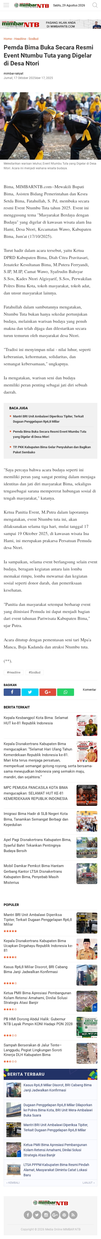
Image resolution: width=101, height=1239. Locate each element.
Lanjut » (89, 1182)
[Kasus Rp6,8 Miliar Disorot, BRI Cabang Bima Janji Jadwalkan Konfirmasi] (86, 976)
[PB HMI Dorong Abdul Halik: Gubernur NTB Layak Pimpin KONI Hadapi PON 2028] (86, 1028)
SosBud (33, 39)
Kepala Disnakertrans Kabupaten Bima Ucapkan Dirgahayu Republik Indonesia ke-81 (38, 946)
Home (8, 39)
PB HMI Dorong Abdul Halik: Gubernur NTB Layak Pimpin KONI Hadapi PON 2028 (38, 1021)
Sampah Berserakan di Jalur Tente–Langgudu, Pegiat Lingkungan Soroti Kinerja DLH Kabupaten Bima (33, 1050)
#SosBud (34, 672)
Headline (20, 39)
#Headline (13, 672)
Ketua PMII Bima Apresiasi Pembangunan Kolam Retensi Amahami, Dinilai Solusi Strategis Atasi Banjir (37, 998)
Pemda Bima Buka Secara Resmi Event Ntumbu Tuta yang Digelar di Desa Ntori (48, 55)
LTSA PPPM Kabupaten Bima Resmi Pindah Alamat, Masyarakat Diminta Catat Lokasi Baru (56, 1170)
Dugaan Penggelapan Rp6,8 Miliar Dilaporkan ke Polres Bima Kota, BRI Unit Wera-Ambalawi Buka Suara (58, 1110)
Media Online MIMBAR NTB (62, 1229)
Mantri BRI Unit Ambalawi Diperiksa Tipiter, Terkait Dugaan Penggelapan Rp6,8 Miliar (38, 920)
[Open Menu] (6, 5)
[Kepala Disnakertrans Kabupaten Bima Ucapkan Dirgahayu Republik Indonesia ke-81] (86, 950)
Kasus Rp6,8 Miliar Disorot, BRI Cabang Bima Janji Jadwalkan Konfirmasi (35, 969)
